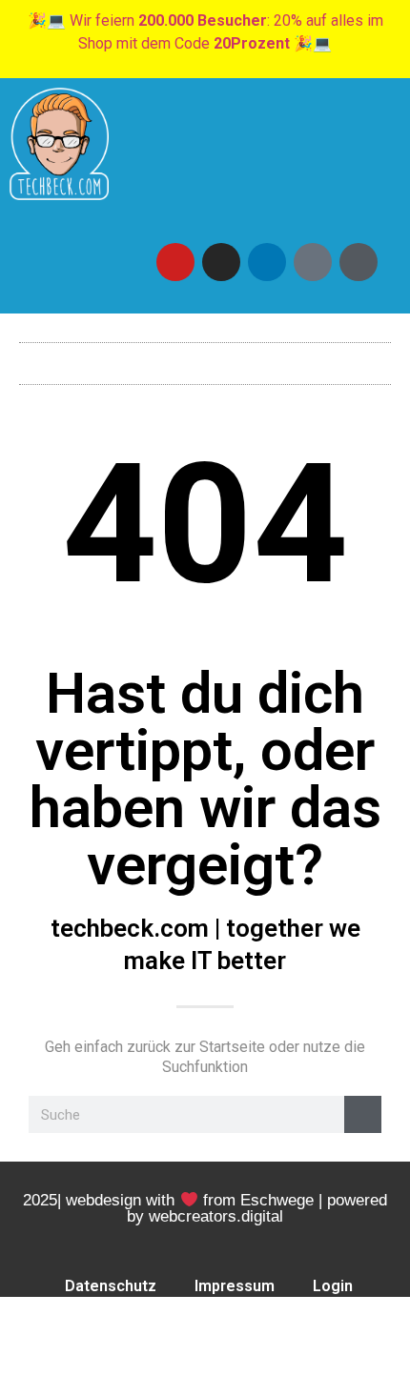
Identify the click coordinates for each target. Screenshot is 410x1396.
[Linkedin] (267, 262)
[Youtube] (175, 262)
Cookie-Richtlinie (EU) (209, 1330)
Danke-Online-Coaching (209, 1374)
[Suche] (362, 1114)
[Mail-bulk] (313, 262)
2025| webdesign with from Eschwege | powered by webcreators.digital (204, 1208)
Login (333, 1286)
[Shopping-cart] (358, 262)
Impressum (235, 1286)
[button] (205, 358)
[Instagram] (221, 262)
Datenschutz (110, 1286)
